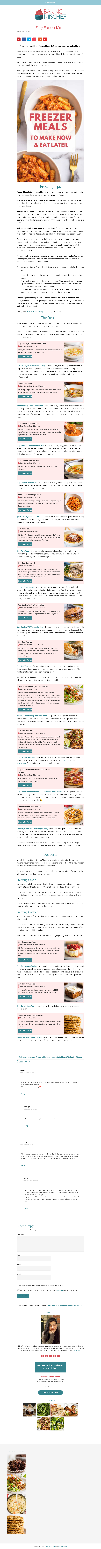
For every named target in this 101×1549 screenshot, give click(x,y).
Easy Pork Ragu (23, 551)
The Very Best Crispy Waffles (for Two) (32, 829)
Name (19, 1255)
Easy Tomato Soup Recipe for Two (30, 445)
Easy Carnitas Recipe (25, 757)
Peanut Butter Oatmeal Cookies (29, 1037)
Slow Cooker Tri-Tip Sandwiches (30, 627)
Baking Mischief (50, 14)
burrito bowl (21, 763)
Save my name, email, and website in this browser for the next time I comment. (41, 1285)
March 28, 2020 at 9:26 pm (30, 1109)
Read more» (76, 1350)
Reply (23, 1094)
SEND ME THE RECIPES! (50, 1392)
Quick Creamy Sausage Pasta (29, 517)
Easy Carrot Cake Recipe (26, 1006)
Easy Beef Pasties (24, 666)
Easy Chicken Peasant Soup (28, 483)
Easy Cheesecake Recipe (27, 966)
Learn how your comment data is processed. (65, 1306)
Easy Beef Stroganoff (25, 587)
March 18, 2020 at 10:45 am (30, 1180)
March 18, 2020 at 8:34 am (27, 1144)
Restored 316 (62, 1546)
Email (19, 1264)
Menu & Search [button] (52, 2)
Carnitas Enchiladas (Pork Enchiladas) (32, 716)
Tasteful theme (51, 1546)
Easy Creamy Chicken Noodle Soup (31, 366)
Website (19, 1274)
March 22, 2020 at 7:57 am (27, 1072)
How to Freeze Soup (35, 312)
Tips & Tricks (26, 31)
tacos (63, 760)
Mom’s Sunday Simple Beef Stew (30, 406)
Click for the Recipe (25, 356)
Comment (20, 1234)
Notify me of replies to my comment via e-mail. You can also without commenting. (48, 1290)
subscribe (60, 1290)
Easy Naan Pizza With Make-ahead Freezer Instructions (39, 792)
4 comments (27, 1047)
